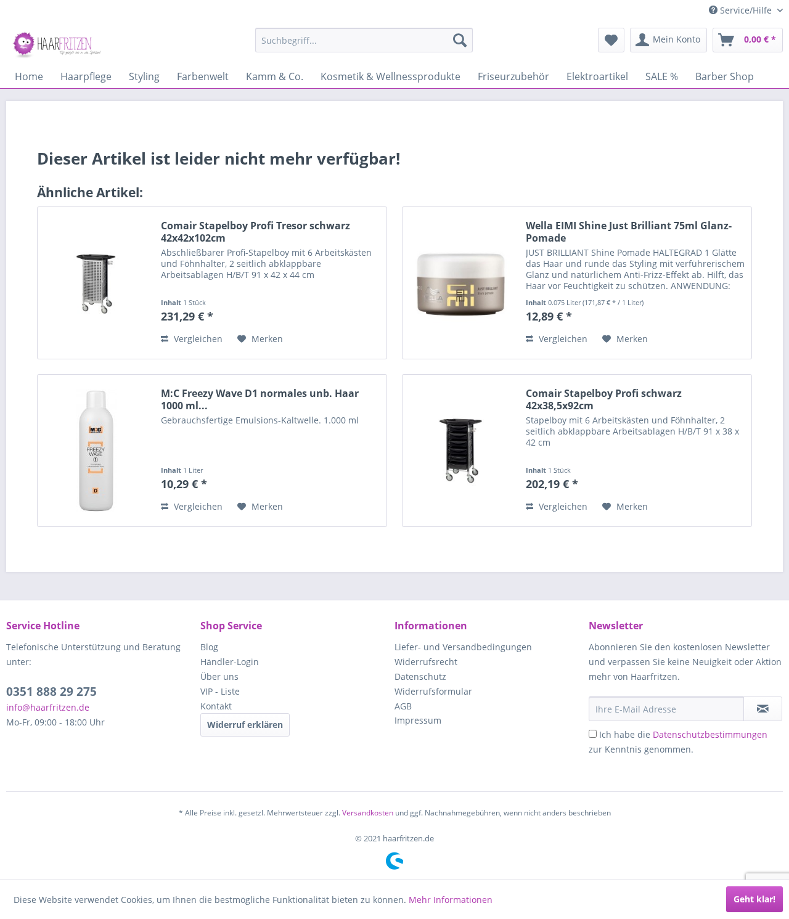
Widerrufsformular (433, 691)
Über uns (219, 676)
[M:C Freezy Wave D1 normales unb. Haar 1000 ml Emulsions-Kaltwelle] (96, 450)
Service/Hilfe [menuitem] (745, 10)
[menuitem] (364, 40)
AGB (403, 706)
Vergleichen (197, 339)
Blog (209, 647)
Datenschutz (420, 676)
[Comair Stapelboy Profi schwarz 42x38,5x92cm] (461, 450)
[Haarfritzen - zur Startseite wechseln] (58, 43)
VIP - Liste (220, 691)
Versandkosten (367, 812)
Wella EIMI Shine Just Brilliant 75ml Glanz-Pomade (629, 231)
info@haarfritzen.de (47, 707)
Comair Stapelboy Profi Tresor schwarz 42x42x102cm (255, 231)
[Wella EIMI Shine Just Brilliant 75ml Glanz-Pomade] (461, 282)
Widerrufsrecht (425, 662)
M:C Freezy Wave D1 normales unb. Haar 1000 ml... (260, 399)
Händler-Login (229, 662)
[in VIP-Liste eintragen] (762, 708)
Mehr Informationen (451, 899)
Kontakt (216, 706)
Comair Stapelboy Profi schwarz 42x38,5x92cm (604, 399)
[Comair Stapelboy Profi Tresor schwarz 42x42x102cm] (96, 282)
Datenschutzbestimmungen (710, 734)
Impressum (417, 720)
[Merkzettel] (611, 40)
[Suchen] (460, 40)
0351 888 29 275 (51, 692)
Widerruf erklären (245, 724)
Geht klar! (754, 899)
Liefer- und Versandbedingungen (463, 647)
